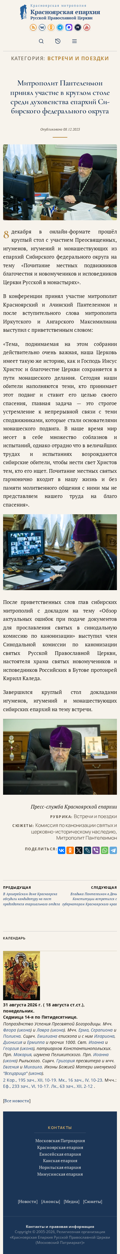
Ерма (83, 1030)
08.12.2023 (71, 129)
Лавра (43, 1030)
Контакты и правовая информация (60, 1226)
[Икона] (21, 998)
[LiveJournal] (87, 850)
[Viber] (96, 850)
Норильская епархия (60, 1167)
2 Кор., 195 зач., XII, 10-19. (30, 1080)
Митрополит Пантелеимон (86, 837)
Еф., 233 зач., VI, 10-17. (26, 1086)
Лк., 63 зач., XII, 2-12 (72, 1086)
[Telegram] (113, 850)
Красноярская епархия (60, 1147)
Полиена (12, 1036)
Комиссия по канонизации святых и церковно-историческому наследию (74, 828)
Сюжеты (92, 1201)
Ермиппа (36, 1042)
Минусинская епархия (60, 1174)
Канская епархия (60, 1160)
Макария (22, 1054)
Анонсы (50, 1201)
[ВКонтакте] (61, 850)
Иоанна (96, 1042)
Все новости (16, 1100)
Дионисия (12, 1042)
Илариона (104, 1036)
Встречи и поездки (78, 58)
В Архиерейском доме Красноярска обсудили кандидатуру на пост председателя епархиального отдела (31, 895)
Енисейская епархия (60, 1154)
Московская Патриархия (60, 1140)
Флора (9, 1030)
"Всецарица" (15, 1073)
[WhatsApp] (104, 850)
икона (24, 1030)
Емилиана (47, 1036)
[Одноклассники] (70, 850)
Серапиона (102, 1030)
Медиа (71, 1201)
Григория (65, 1061)
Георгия (11, 1048)
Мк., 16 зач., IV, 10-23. (80, 1080)
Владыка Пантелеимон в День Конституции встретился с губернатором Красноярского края (89, 895)
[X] (78, 850)
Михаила (33, 1067)
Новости (27, 1201)
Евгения (11, 1067)
